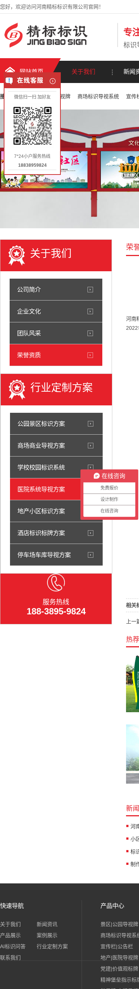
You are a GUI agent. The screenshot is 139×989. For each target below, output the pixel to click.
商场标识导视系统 (98, 96)
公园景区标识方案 (41, 423)
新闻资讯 (47, 924)
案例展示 (47, 935)
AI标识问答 (13, 946)
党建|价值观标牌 (119, 969)
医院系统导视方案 (41, 489)
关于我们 (83, 72)
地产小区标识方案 (41, 511)
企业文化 (29, 311)
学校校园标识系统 (41, 467)
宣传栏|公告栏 (116, 946)
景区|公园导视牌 (119, 924)
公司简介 (29, 289)
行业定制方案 (52, 946)
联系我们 (10, 957)
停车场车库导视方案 (44, 554)
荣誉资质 (29, 355)
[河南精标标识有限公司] (57, 46)
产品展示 (10, 935)
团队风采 (29, 333)
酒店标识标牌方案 (41, 533)
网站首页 (31, 72)
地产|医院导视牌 (119, 957)
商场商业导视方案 (41, 445)
